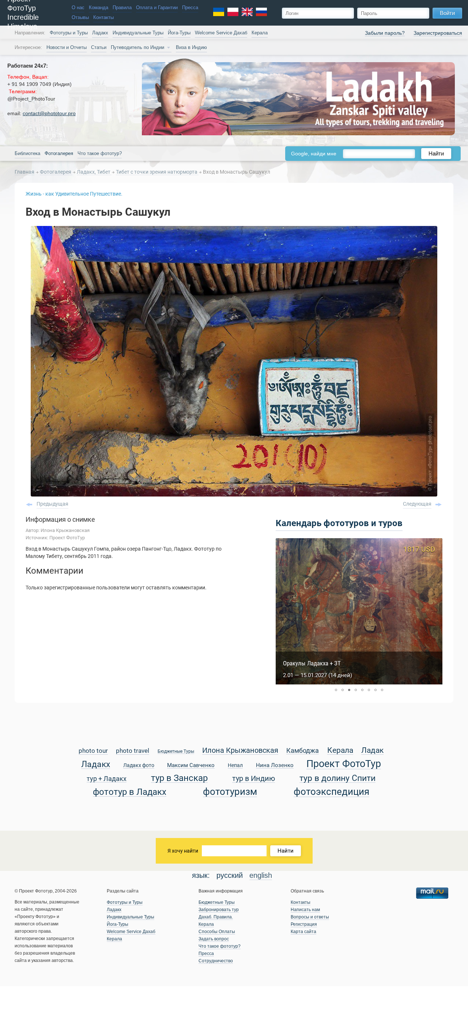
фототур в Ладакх (129, 792)
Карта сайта (303, 931)
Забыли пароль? (385, 33)
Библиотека (27, 153)
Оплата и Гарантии (157, 7)
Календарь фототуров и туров (339, 523)
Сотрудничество (216, 960)
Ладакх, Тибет (94, 172)
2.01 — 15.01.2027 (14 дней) (317, 675)
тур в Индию (253, 779)
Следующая (417, 504)
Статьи (98, 47)
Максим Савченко (191, 766)
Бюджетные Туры (176, 751)
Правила (122, 7)
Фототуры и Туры (69, 32)
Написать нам (305, 909)
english (260, 875)
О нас (78, 7)
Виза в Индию (191, 47)
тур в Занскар (179, 778)
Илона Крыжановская (240, 751)
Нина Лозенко (275, 766)
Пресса (190, 7)
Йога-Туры (179, 32)
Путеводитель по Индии (137, 47)
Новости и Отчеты (66, 47)
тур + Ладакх (107, 778)
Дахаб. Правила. (216, 917)
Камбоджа (302, 750)
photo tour (93, 751)
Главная (24, 172)
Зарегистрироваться (438, 33)
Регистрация (304, 924)
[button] (336, 689)
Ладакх (100, 32)
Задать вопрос (214, 938)
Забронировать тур (219, 909)
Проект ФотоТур (343, 764)
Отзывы (80, 17)
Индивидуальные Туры (138, 32)
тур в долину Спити (337, 778)
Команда (98, 7)
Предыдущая (52, 504)
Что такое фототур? (100, 153)
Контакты (103, 17)
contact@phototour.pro (49, 113)
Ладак (372, 751)
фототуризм (230, 792)
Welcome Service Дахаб (221, 32)
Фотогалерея (56, 172)
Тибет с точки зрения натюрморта (157, 172)
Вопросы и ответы (310, 917)
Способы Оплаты (217, 931)
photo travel (132, 751)
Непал (235, 765)
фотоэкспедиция (331, 792)
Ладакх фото (138, 765)
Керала (260, 32)
